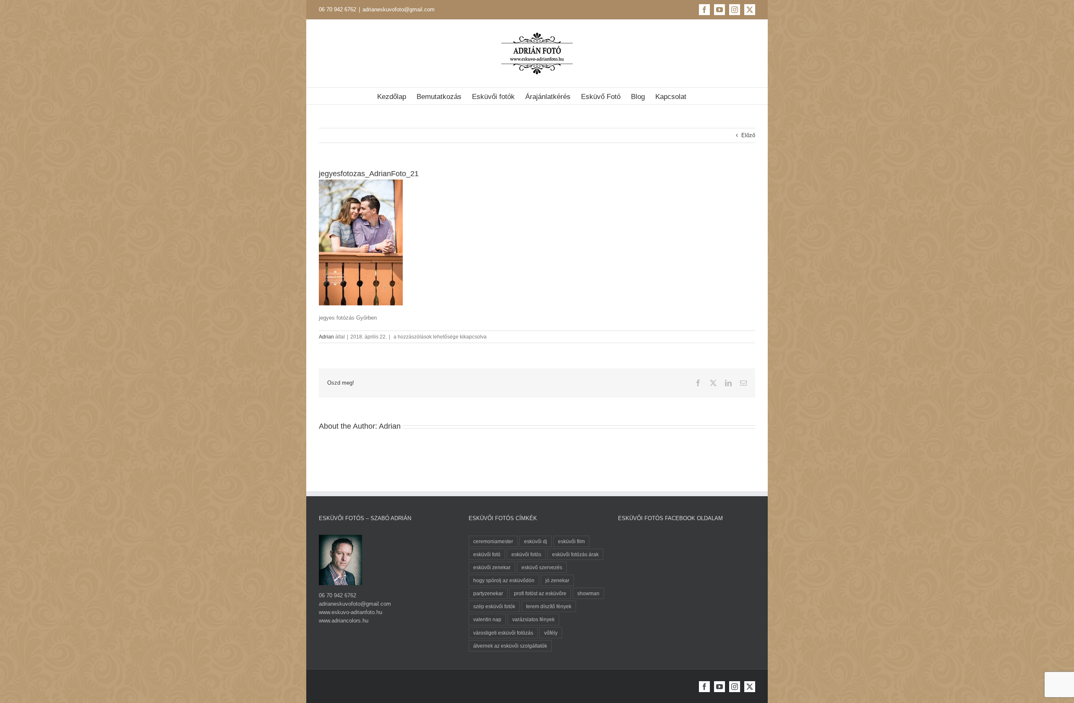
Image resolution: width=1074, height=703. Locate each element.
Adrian (326, 337)
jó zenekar (557, 580)
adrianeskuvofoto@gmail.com (398, 9)
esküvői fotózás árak (575, 554)
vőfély (551, 632)
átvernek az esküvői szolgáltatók (510, 645)
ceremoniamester (493, 541)
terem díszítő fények (548, 606)
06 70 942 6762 (337, 9)
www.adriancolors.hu (343, 620)
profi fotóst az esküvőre (540, 593)
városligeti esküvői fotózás (503, 632)
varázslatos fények (533, 619)
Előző (748, 135)
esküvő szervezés (541, 567)
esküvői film (571, 541)
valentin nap (487, 619)
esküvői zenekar (492, 567)
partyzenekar (488, 593)
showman (588, 593)
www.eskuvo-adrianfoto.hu (350, 612)
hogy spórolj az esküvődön (503, 580)
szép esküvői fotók (494, 606)
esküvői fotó (487, 554)
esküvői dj (535, 541)
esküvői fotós (526, 554)
